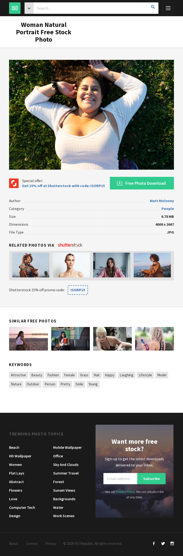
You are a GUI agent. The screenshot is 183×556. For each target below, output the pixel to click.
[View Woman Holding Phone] (154, 339)
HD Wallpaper (20, 456)
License (32, 543)
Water (58, 507)
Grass (84, 375)
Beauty (36, 375)
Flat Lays (16, 473)
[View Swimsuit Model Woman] (112, 339)
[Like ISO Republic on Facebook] (154, 544)
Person (50, 384)
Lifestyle (145, 375)
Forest (58, 481)
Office (58, 456)
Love (13, 498)
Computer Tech (22, 507)
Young (93, 384)
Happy (109, 375)
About (13, 543)
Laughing (126, 375)
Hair (97, 375)
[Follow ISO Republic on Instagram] (172, 544)
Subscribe (151, 478)
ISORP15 (78, 289)
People (168, 208)
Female (69, 375)
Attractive (18, 375)
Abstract (16, 481)
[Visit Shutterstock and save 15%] (70, 245)
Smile (79, 384)
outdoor (33, 384)
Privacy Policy (125, 492)
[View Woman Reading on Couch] (70, 339)
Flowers (15, 490)
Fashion (53, 375)
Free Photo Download (145, 183)
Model (161, 375)
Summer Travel (66, 473)
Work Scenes (63, 515)
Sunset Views (64, 490)
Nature (16, 384)
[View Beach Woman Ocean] (28, 339)
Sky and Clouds (65, 464)
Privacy (51, 543)
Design (14, 515)
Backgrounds (64, 498)
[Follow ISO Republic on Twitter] (163, 544)
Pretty (65, 384)
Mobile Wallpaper (67, 447)
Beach (14, 447)
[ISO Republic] (14, 8)
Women (15, 464)
